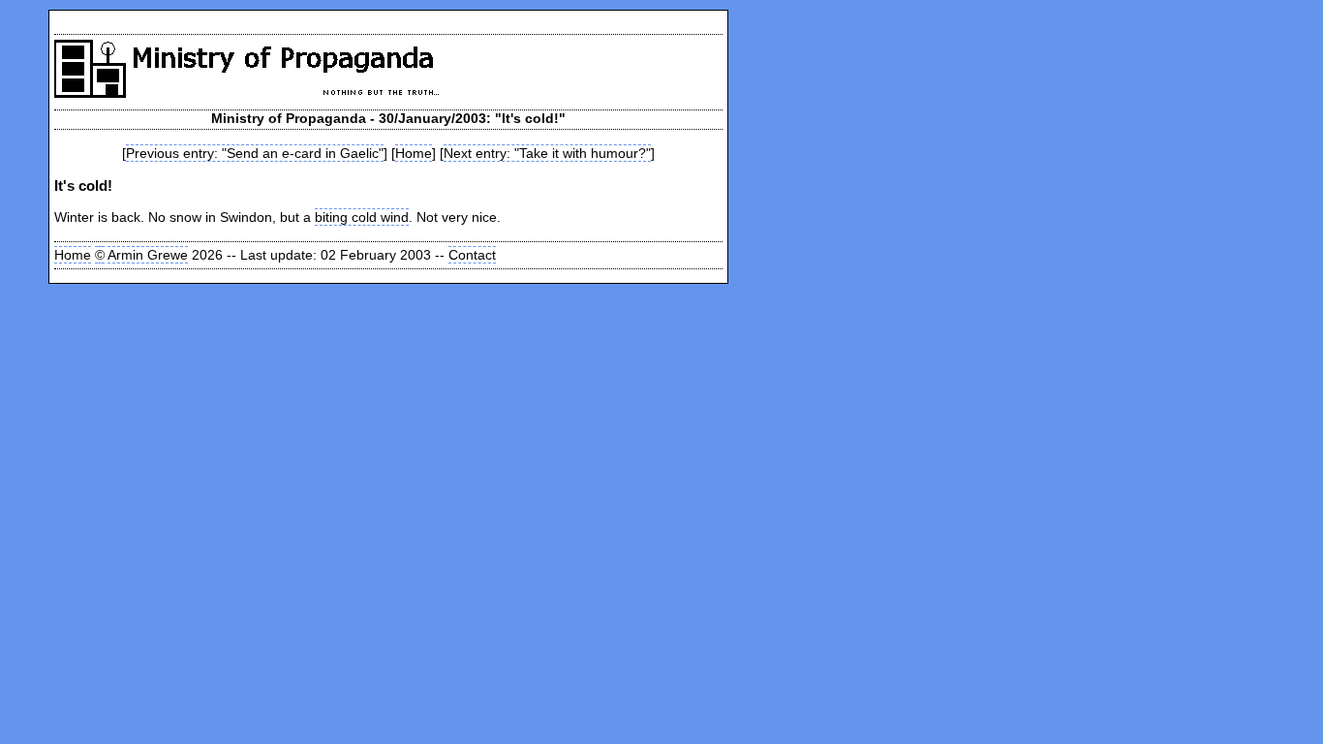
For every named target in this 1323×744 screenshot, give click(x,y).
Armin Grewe (148, 255)
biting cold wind (362, 217)
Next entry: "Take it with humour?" (547, 153)
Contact (472, 255)
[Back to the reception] (262, 91)
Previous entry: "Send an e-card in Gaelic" (255, 153)
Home (413, 153)
